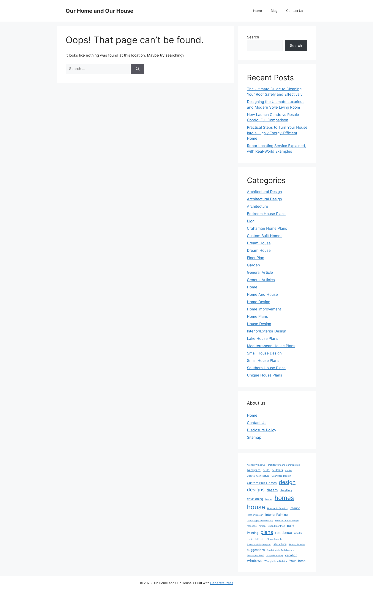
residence (283, 532)
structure (279, 544)
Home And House (262, 294)
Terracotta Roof (255, 555)
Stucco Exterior (297, 544)
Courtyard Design (281, 476)
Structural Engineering (259, 544)
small (259, 538)
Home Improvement (264, 309)
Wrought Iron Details (275, 561)
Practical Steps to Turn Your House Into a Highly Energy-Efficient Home (277, 133)
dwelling (286, 490)
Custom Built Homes (264, 236)
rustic (250, 539)
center (288, 470)
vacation (291, 555)
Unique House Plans (264, 375)
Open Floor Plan (276, 526)
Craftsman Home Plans (267, 228)
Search (253, 37)
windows (254, 560)
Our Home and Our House (99, 11)
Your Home (297, 561)
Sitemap (254, 437)
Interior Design (255, 515)
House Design (259, 324)
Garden (253, 265)
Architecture (257, 206)
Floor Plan (255, 258)
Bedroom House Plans (266, 214)
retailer (298, 533)
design (287, 482)
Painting (252, 533)
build (266, 470)
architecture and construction (284, 464)
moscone (252, 526)
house (256, 507)
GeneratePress (221, 583)
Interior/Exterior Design (266, 331)
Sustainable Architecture (280, 550)
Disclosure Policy (261, 430)
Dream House (259, 243)
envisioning (255, 499)
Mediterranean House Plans (271, 346)
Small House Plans (263, 360)
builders (277, 470)
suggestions (256, 550)
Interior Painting (276, 514)
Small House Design (264, 353)
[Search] (137, 69)
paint (290, 525)
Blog (274, 11)
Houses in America (277, 508)
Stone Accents (274, 539)
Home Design (258, 302)
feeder (268, 499)
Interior (295, 508)
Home (257, 11)
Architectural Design (264, 192)
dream (272, 490)
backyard (254, 470)
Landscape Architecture (260, 520)
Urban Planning (274, 555)
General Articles (261, 280)
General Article (260, 272)
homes (284, 497)
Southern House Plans (266, 368)
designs (256, 489)
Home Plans (257, 316)
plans (267, 532)
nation (262, 526)
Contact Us (294, 11)
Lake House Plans (262, 338)
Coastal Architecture (258, 476)
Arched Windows (256, 464)
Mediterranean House (287, 520)
